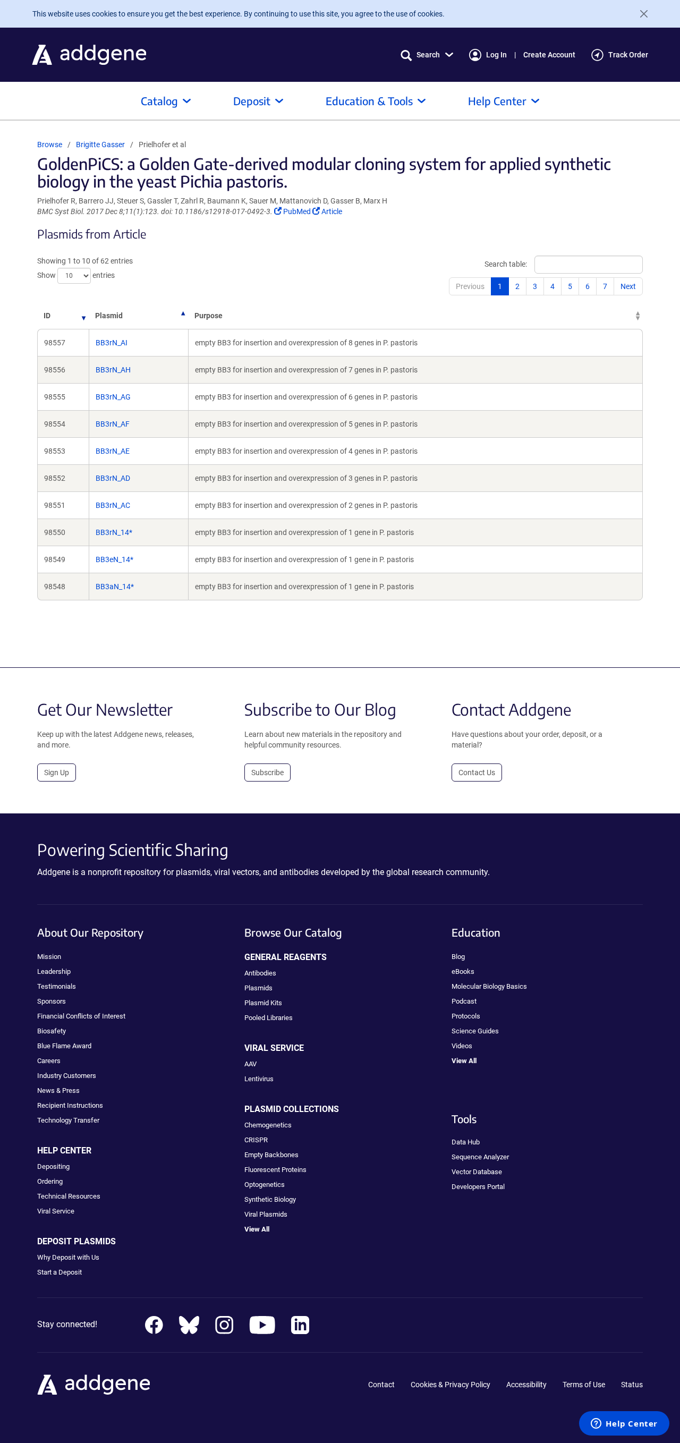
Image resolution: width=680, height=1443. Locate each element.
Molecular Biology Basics (489, 986)
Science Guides (475, 1031)
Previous (470, 286)
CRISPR (256, 1140)
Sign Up (56, 772)
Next (628, 286)
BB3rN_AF (113, 424)
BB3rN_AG (113, 397)
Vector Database (477, 1172)
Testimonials (56, 986)
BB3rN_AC (113, 505)
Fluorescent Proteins (275, 1170)
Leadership (54, 971)
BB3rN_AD (113, 478)
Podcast (464, 1001)
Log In (496, 54)
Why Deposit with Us (68, 1257)
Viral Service (55, 1211)
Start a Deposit (59, 1272)
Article (331, 211)
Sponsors (51, 1001)
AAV (250, 1064)
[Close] (640, 14)
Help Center (497, 100)
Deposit (251, 100)
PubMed (297, 211)
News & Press (58, 1090)
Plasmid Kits (263, 1003)
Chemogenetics (268, 1125)
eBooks (463, 971)
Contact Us (476, 772)
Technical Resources (68, 1196)
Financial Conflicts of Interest (81, 1016)
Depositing (53, 1166)
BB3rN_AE (113, 451)
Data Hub (466, 1142)
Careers (49, 1061)
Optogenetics (264, 1185)
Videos (462, 1046)
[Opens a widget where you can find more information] (624, 1424)
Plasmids (258, 988)
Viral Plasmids (265, 1214)
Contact (381, 1384)
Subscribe (267, 772)
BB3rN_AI (112, 342)
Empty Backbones (271, 1155)
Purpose (208, 315)
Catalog (159, 100)
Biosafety (51, 1031)
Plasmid (109, 315)
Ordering (50, 1181)
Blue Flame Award (64, 1046)
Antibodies (260, 973)
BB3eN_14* (114, 559)
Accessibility (526, 1384)
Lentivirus (259, 1079)
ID (47, 315)
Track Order (628, 54)
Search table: (505, 264)
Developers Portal (478, 1187)
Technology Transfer (68, 1120)
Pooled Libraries (268, 1018)
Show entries (76, 275)
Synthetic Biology (270, 1199)
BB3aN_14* (115, 586)
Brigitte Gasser (100, 144)
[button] (427, 55)
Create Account (549, 54)
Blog (458, 957)
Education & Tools (369, 100)
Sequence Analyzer (480, 1157)
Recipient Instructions (70, 1105)
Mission (49, 957)
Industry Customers (66, 1076)
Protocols (466, 1016)
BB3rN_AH (113, 370)
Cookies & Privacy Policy (450, 1384)
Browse (49, 144)
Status (632, 1384)
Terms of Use (584, 1384)
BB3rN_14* (114, 532)
